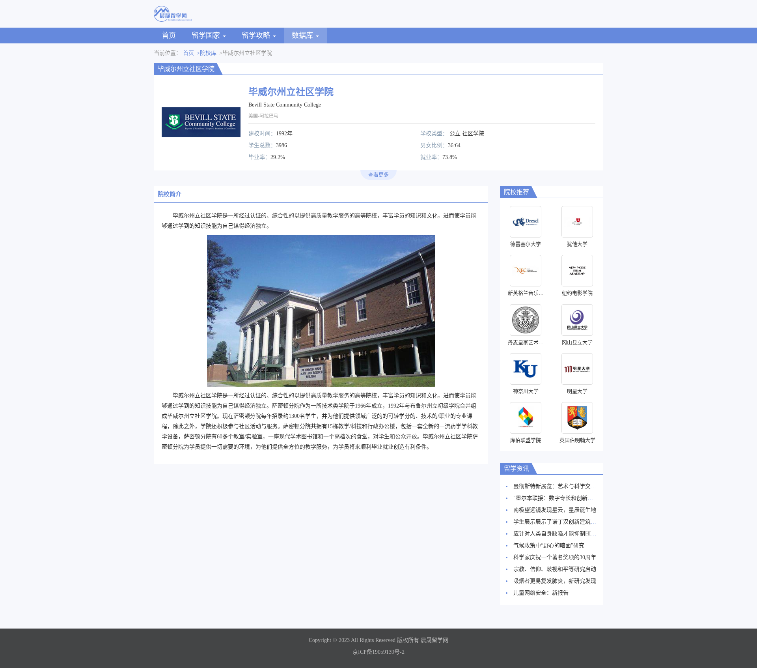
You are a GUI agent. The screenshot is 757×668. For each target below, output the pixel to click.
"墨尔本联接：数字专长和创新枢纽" (557, 498)
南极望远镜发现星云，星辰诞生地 (554, 510)
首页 (169, 35)
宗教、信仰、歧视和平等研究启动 (554, 569)
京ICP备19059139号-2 (378, 652)
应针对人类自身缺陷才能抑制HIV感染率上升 (568, 534)
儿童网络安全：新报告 (541, 593)
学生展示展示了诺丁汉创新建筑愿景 (557, 522)
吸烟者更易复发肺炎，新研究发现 (554, 581)
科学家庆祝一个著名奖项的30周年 (554, 557)
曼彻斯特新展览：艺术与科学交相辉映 (560, 486)
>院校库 (206, 53)
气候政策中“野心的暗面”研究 (548, 545)
